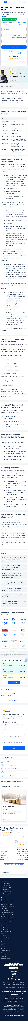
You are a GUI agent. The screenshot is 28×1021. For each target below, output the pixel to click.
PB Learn (3, 935)
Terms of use (16, 51)
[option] (14, 850)
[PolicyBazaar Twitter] (11, 979)
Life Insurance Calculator (7, 912)
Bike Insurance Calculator (7, 921)
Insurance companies (6, 931)
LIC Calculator (4, 910)
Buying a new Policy (11, 722)
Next (14, 748)
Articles (3, 927)
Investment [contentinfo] (6, 889)
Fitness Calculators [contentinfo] (7, 902)
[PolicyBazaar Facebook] (8, 979)
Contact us (3, 954)
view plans (14, 682)
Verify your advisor (5, 956)
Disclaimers (5, 872)
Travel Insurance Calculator (7, 916)
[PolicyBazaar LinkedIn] (15, 979)
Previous (23, 837)
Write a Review (14, 700)
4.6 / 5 (14, 693)
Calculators (7, 758)
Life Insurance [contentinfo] (6, 885)
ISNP (2, 952)
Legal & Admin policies (6, 950)
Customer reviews (5, 929)
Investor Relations (5, 958)
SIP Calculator (8, 761)
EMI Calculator (4, 908)
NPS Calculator (8, 772)
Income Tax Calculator (10, 765)
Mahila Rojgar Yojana (9, 806)
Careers (3, 948)
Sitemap (3, 946)
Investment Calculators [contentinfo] (8, 900)
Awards (3, 933)
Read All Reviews (19, 864)
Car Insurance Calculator (7, 919)
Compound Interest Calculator (12, 768)
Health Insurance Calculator (8, 914)
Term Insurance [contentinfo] (7, 887)
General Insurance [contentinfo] (7, 883)
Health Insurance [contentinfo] (7, 891)
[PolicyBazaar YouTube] (19, 979)
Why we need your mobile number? (19, 37)
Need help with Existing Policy (14, 725)
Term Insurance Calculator (7, 906)
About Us (3, 944)
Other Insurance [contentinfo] (7, 893)
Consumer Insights (5, 937)
